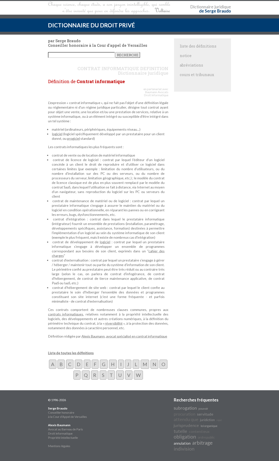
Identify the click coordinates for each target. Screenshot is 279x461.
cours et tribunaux (197, 74)
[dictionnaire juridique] (109, 7)
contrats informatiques (65, 314)
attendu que (186, 419)
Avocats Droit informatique (156, 93)
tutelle (180, 431)
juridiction (207, 420)
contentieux (199, 431)
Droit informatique (60, 433)
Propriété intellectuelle (63, 437)
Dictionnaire (202, 6)
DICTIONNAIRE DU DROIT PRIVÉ (91, 25)
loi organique (209, 426)
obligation (185, 437)
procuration (184, 414)
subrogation (185, 408)
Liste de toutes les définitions (71, 353)
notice (186, 55)
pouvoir (203, 408)
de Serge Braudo (215, 11)
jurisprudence (186, 425)
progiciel (73, 138)
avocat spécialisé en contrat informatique (136, 336)
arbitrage (202, 443)
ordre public (206, 437)
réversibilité (114, 323)
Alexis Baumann (93, 336)
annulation (182, 443)
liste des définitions (198, 46)
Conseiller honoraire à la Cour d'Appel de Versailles (67, 412)
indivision (184, 448)
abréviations (191, 65)
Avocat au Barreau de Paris (65, 429)
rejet (219, 420)
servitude (205, 414)
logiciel (57, 134)
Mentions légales (59, 446)
